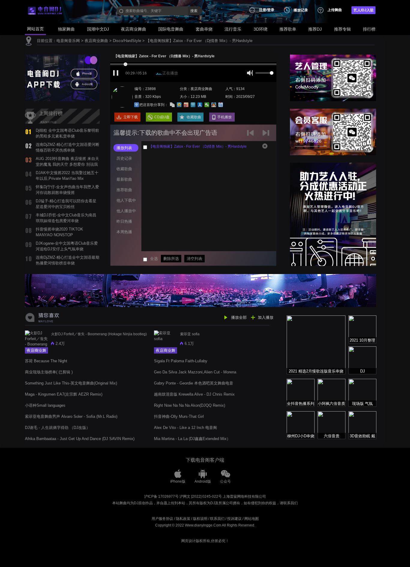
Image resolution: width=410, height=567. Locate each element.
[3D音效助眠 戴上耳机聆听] (362, 425)
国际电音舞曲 (170, 29)
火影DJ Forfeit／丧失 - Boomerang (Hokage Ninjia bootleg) (99, 334)
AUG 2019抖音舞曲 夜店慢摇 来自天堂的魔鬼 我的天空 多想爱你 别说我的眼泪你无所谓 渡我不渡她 (67, 164)
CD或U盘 (162, 117)
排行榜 (369, 29)
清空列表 (194, 258)
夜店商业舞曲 (133, 29)
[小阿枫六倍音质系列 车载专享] (331, 392)
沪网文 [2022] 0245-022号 (200, 496)
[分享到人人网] (200, 104)
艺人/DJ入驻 (364, 10)
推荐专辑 (342, 29)
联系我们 (217, 519)
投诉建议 (234, 519)
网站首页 (35, 28)
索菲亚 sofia (190, 334)
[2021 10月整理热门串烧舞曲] (362, 329)
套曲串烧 (204, 29)
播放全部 (239, 317)
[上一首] (252, 135)
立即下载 (130, 117)
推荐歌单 (287, 29)
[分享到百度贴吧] (220, 104)
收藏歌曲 (194, 117)
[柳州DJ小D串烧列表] (301, 425)
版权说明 (200, 519)
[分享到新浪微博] (186, 104)
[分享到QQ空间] (179, 104)
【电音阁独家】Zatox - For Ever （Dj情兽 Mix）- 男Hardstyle (199, 40)
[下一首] (267, 135)
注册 (262, 10)
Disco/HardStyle (127, 40)
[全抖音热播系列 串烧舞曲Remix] (301, 392)
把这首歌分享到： (153, 105)
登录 (270, 10)
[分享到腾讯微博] (193, 104)
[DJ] (362, 360)
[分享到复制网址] (172, 104)
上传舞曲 (334, 10)
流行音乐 (233, 29)
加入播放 (265, 317)
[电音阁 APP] (62, 77)
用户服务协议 (162, 519)
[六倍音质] (331, 425)
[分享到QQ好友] (213, 104)
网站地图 (251, 519)
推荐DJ (315, 29)
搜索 (193, 11)
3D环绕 (260, 29)
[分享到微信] (207, 104)
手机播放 (224, 117)
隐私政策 (183, 519)
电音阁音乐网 (68, 40)
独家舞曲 (66, 29)
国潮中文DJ (98, 29)
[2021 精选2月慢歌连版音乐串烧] (316, 344)
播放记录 (301, 10)
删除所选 (171, 258)
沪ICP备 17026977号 (161, 496)
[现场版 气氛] (362, 392)
